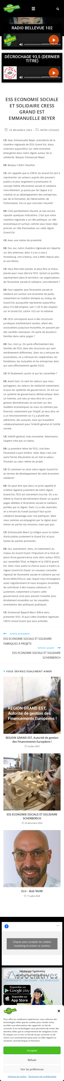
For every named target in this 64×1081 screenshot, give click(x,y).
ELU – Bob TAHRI (32, 891)
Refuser (32, 1060)
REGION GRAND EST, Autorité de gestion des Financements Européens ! (32, 739)
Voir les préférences (32, 1069)
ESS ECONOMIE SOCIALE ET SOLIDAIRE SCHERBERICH (32, 816)
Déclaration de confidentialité (42, 1076)
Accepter (32, 1050)
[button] (59, 1011)
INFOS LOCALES (49, 130)
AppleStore (41, 975)
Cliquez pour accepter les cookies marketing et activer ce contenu (32, 943)
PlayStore (27, 975)
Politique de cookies (17, 1076)
